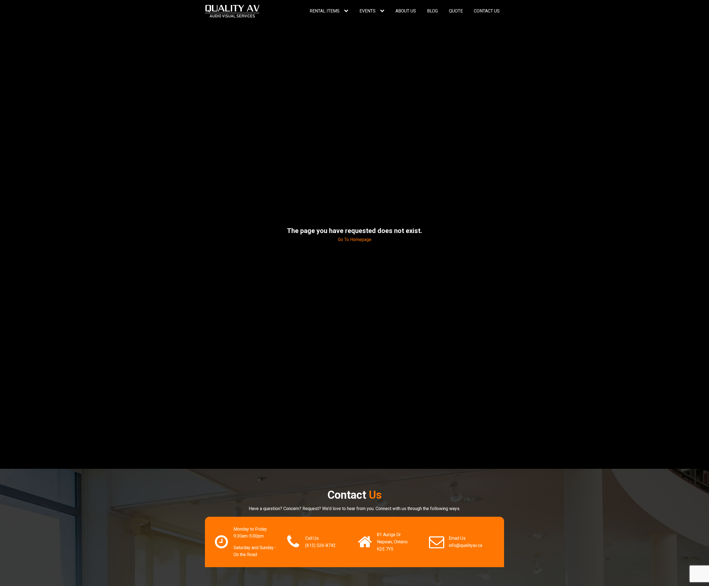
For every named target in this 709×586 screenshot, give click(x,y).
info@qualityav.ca (465, 545)
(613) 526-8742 (320, 545)
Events (367, 11)
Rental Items (325, 11)
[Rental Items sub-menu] (347, 11)
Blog (432, 11)
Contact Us (487, 11)
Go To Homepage (354, 239)
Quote (456, 11)
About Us (405, 11)
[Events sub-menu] (383, 11)
